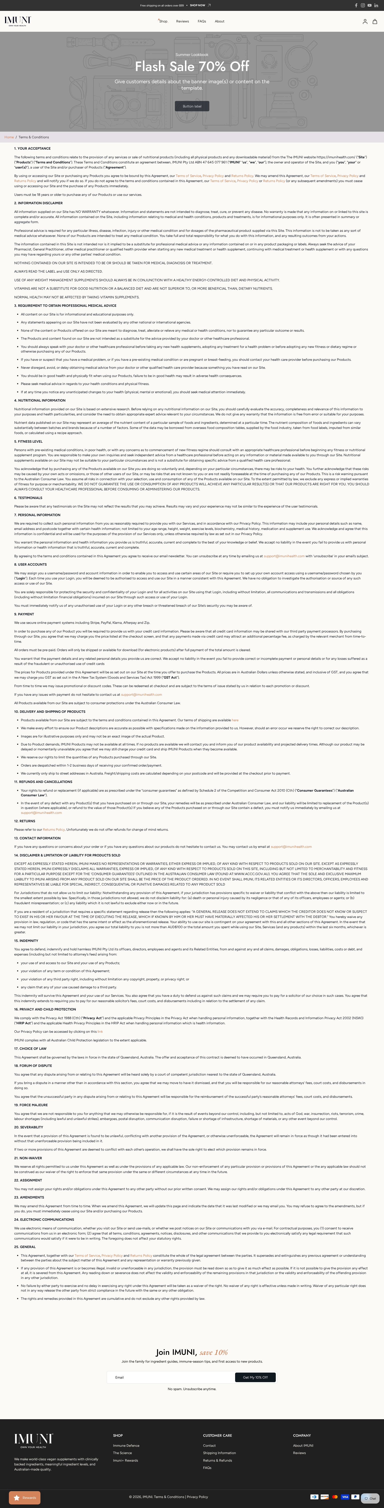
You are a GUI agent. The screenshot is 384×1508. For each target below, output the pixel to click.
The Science (122, 1453)
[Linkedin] (376, 5)
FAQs (202, 21)
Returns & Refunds (217, 1460)
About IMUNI (303, 1445)
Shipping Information (219, 1453)
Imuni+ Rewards (125, 1460)
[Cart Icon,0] (375, 21)
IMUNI (147, 1497)
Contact (209, 1445)
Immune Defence (126, 1445)
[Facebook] (356, 5)
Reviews (182, 21)
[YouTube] (369, 5)
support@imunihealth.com (41, 812)
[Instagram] (363, 5)
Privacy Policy (197, 1497)
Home (9, 137)
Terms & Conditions (169, 1497)
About (219, 21)
